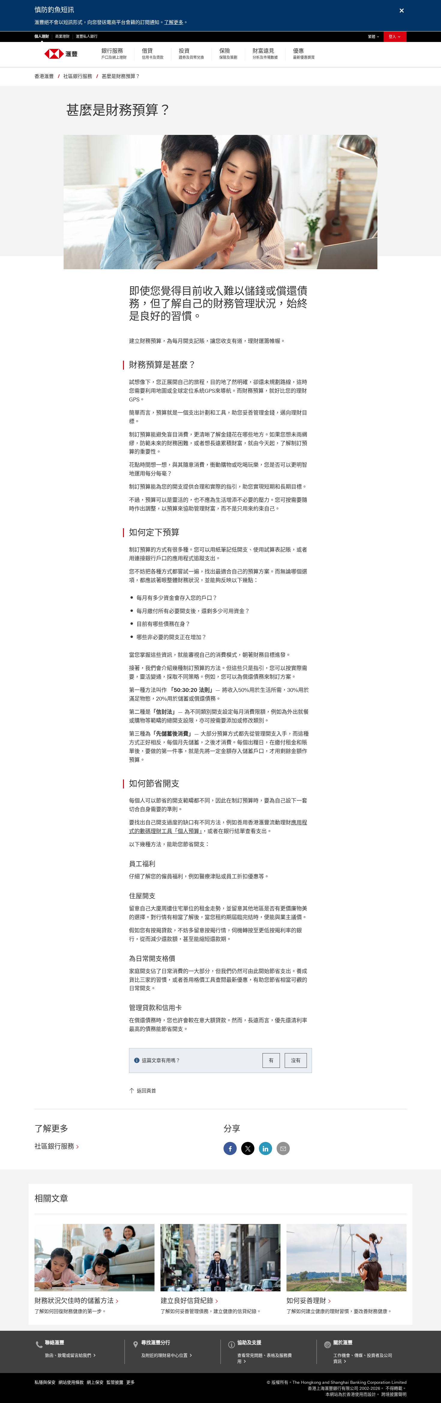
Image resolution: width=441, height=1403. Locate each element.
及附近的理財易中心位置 (165, 1355)
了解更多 (173, 22)
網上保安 (95, 1382)
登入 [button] (393, 37)
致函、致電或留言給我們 (68, 1355)
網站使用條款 (71, 1382)
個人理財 (41, 36)
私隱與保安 (45, 1382)
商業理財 (62, 36)
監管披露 (114, 1382)
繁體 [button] (375, 36)
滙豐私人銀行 (87, 36)
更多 (130, 1382)
